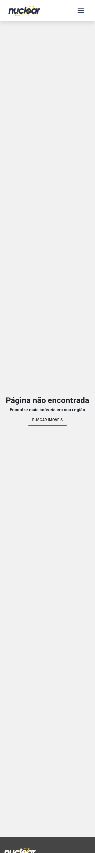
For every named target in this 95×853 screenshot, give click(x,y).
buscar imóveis (47, 420)
